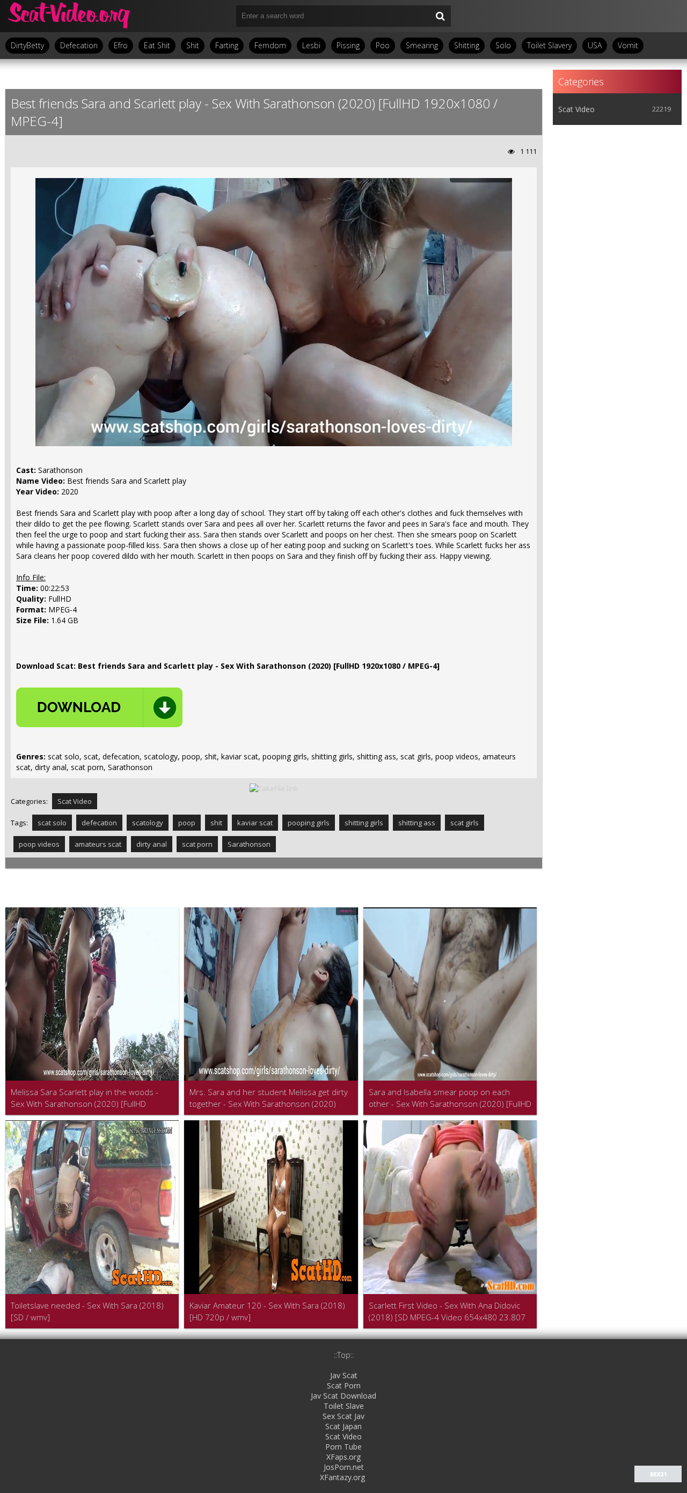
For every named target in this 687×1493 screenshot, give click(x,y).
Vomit (628, 45)
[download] (99, 707)
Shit (192, 45)
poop (186, 822)
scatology (147, 822)
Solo (503, 45)
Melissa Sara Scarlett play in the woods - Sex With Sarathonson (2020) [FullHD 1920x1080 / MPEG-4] (84, 1098)
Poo (383, 45)
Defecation (79, 45)
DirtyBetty (27, 45)
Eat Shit (157, 45)
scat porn (197, 844)
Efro (121, 45)
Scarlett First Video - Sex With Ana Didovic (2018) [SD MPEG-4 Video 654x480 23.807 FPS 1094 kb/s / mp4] (447, 1311)
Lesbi (311, 45)
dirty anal (151, 844)
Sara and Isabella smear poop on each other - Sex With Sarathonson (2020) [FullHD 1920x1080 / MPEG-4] (450, 1098)
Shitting (466, 45)
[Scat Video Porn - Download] (69, 16)
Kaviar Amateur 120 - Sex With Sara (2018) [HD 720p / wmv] (267, 1311)
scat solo (52, 822)
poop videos (39, 844)
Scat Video (74, 801)
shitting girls (364, 822)
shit (216, 822)
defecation (99, 822)
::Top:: (344, 1355)
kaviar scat (255, 822)
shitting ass (416, 822)
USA (595, 45)
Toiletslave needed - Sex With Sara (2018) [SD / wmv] (87, 1311)
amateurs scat (98, 844)
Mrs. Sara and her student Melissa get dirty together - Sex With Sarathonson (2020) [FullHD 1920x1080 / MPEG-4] (268, 1098)
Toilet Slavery (549, 45)
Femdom (270, 45)
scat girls (464, 822)
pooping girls (309, 822)
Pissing (348, 45)
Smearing (422, 45)
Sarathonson (249, 844)
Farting (226, 45)
